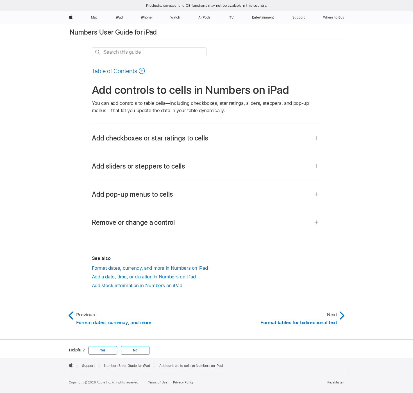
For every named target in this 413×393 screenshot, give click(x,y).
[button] (119, 70)
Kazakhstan (335, 382)
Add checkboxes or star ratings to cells (150, 138)
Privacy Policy (183, 382)
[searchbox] (149, 51)
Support (88, 366)
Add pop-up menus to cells (132, 194)
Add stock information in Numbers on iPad (137, 285)
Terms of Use (157, 382)
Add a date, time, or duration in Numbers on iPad (144, 277)
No (135, 350)
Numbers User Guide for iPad (113, 32)
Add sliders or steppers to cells (138, 166)
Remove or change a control (133, 222)
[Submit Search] (98, 52)
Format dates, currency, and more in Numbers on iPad (150, 268)
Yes (103, 350)
